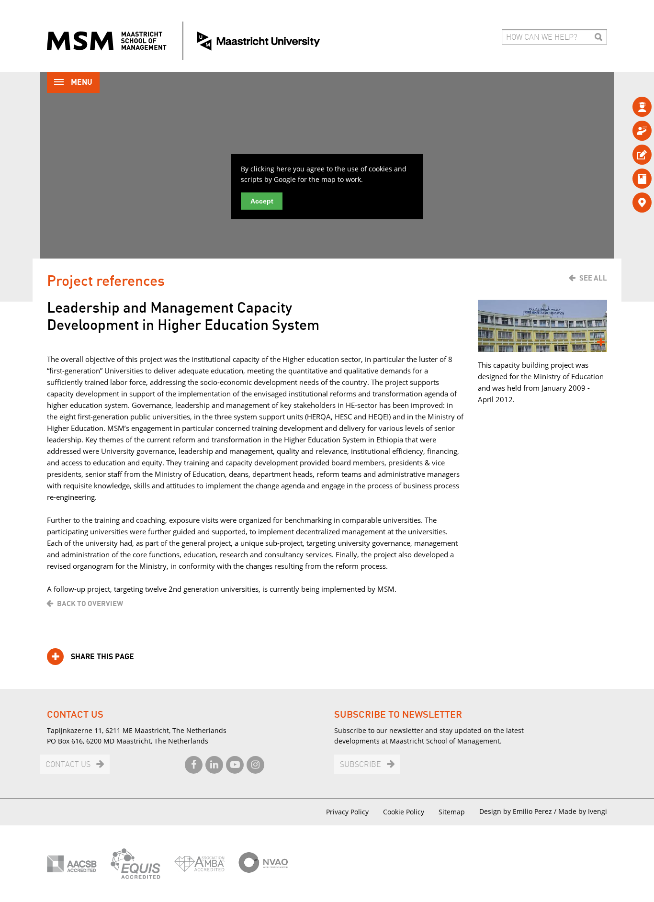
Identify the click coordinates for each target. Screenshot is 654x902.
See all (593, 278)
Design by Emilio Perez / (518, 811)
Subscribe (360, 765)
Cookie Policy (403, 811)
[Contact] (626, 202)
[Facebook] (194, 765)
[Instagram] (255, 765)
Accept (261, 201)
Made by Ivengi (582, 811)
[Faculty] (626, 130)
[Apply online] (626, 154)
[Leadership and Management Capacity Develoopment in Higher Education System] (542, 326)
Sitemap (452, 811)
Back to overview (90, 604)
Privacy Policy (347, 811)
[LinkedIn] (214, 765)
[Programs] (626, 106)
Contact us (67, 765)
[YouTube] (235, 765)
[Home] (183, 41)
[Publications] (626, 178)
